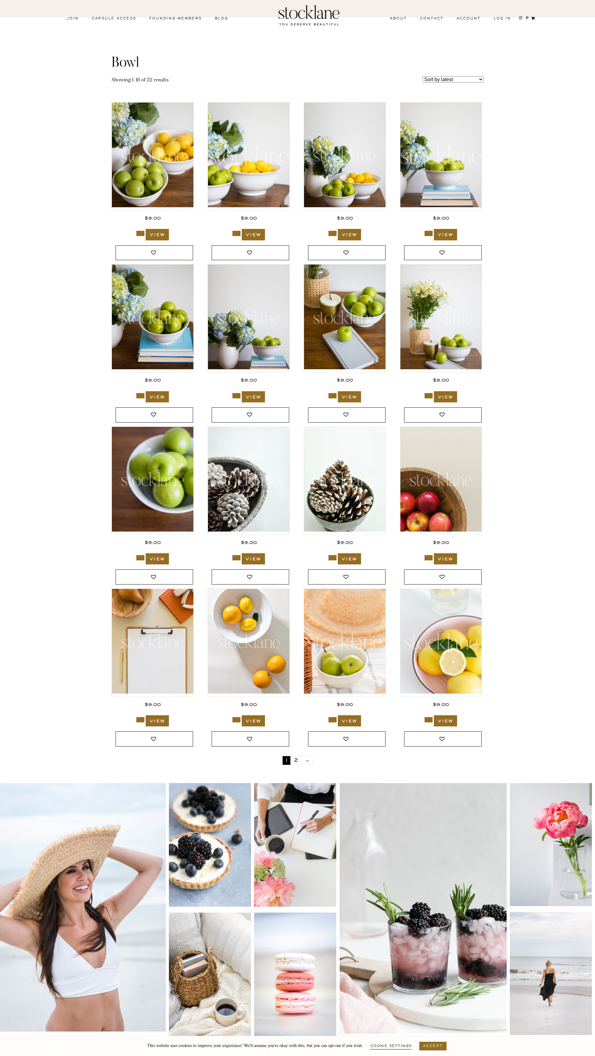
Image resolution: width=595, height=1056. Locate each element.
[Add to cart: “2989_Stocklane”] (236, 719)
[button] (154, 253)
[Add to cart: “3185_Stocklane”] (236, 557)
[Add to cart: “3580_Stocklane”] (236, 395)
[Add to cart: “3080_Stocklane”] (140, 719)
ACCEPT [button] (433, 1046)
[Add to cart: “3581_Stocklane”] (140, 395)
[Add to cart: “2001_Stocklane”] (332, 719)
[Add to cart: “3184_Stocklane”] (332, 557)
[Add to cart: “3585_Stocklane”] (140, 233)
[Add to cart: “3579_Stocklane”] (332, 395)
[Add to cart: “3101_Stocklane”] (429, 557)
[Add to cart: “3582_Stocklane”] (429, 233)
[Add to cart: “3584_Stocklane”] (236, 233)
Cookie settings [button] (391, 1046)
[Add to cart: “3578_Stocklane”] (429, 395)
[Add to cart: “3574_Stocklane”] (140, 557)
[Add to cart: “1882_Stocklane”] (429, 719)
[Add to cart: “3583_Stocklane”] (332, 233)
